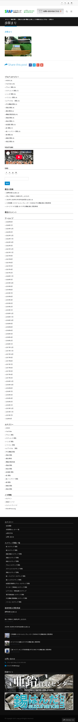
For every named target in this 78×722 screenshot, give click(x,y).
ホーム (7, 19)
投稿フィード (10, 502)
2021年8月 (9, 259)
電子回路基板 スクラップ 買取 (15, 594)
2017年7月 (9, 364)
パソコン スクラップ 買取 (13, 602)
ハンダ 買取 (10, 94)
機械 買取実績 (10, 114)
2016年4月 (9, 398)
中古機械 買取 (10, 104)
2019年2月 (9, 307)
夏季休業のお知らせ (12, 193)
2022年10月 (9, 242)
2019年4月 (9, 300)
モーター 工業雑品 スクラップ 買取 (16, 587)
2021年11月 (9, 252)
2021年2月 (9, 273)
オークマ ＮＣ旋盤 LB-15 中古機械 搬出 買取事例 (22, 206)
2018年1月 (9, 344)
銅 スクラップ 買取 (11, 550)
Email (41, 65)
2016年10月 (9, 385)
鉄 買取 (8, 128)
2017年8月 (9, 361)
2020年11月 (9, 276)
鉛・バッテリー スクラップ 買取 (15, 576)
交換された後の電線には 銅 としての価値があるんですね (32, 19)
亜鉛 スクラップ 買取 (12, 572)
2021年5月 (9, 266)
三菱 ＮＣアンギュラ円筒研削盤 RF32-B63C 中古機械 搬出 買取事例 (30, 649)
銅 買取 (8, 135)
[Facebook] (61, 3)
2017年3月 (9, 378)
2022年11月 (9, 239)
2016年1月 (9, 405)
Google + (37, 65)
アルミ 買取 (10, 87)
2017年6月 (9, 368)
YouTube (9, 84)
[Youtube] (68, 3)
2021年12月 (9, 249)
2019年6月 (9, 296)
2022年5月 (9, 246)
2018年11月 (9, 317)
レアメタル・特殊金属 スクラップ (16, 591)
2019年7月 (9, 293)
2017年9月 (9, 357)
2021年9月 (9, 256)
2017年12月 (9, 347)
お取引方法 (9, 533)
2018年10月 (9, 320)
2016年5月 (9, 395)
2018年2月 (9, 340)
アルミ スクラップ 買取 (13, 565)
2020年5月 (9, 279)
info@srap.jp (16, 666)
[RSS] (65, 3)
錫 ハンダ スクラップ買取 (13, 580)
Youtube (12, 172)
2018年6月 (9, 330)
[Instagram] (71, 3)
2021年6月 (9, 262)
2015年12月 (9, 408)
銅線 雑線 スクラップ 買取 (14, 554)
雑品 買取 (9, 141)
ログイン (9, 498)
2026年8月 (9, 222)
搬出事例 (9, 111)
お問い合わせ (10, 537)
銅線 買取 (13, 19)
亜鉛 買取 (9, 107)
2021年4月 (9, 269)
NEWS (8, 80)
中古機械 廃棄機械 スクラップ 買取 (16, 598)
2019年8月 (9, 290)
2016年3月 (9, 402)
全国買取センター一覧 (12, 529)
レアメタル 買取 (11, 101)
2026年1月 (9, 225)
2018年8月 (9, 327)
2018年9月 (9, 323)
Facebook (30, 65)
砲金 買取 (9, 121)
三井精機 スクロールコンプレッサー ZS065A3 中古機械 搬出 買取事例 (28, 203)
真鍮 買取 (9, 118)
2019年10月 (9, 283)
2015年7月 (9, 415)
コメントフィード (11, 505)
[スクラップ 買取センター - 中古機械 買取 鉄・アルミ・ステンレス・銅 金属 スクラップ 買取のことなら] (19, 11)
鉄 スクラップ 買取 (11, 546)
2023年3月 (9, 232)
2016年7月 (9, 391)
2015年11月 (9, 412)
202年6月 (9, 419)
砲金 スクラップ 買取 (12, 561)
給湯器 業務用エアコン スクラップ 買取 (18, 583)
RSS (9, 172)
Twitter (34, 65)
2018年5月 (9, 334)
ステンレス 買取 (11, 91)
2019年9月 (9, 286)
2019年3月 (9, 303)
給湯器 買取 (10, 124)
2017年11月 (9, 351)
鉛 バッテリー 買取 (12, 131)
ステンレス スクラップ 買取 (14, 569)
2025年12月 (9, 229)
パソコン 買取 (10, 97)
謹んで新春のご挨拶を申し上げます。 (18, 196)
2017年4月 (9, 374)
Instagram (16, 172)
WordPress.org (11, 509)
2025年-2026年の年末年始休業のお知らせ (19, 199)
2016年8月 (9, 388)
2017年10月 (9, 354)
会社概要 (8, 526)
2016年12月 (9, 381)
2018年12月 (9, 313)
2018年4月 (9, 337)
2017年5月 (9, 371)
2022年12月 (9, 235)
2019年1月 (9, 310)
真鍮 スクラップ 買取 (12, 557)
